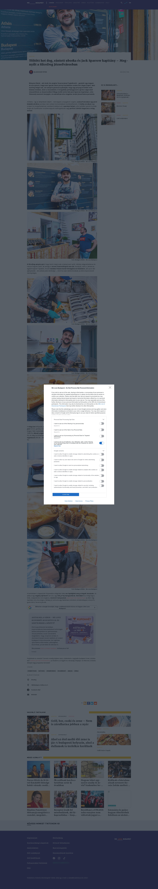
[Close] (110, 388)
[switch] (101, 423)
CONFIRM (65, 494)
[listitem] (79, 419)
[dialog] (79, 444)
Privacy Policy (89, 501)
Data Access (79, 501)
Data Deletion (69, 501)
